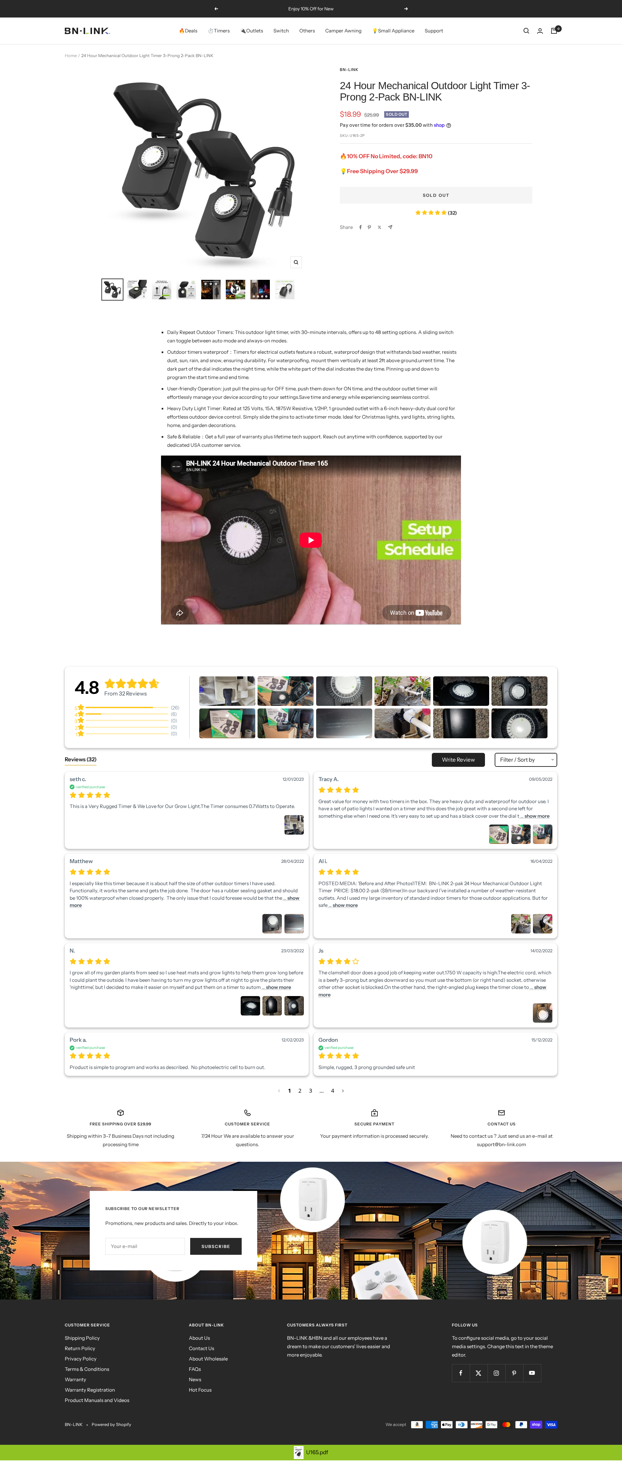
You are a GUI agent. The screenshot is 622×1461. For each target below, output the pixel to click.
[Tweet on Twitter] (379, 227)
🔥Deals (188, 31)
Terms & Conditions (87, 1369)
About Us (199, 1338)
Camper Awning (343, 31)
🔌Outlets (251, 31)
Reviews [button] (81, 759)
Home (71, 55)
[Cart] (554, 31)
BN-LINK (349, 69)
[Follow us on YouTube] (532, 1373)
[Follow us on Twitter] (479, 1373)
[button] (227, 691)
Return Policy (80, 1348)
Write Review (458, 759)
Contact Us (201, 1348)
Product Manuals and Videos (97, 1400)
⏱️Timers (219, 31)
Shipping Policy (82, 1338)
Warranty (75, 1379)
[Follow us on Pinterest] (514, 1373)
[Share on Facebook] (360, 227)
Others (307, 31)
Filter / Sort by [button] (517, 760)
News (195, 1379)
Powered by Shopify (111, 1424)
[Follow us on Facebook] (461, 1373)
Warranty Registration (90, 1390)
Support (434, 31)
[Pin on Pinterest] (369, 227)
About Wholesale (208, 1359)
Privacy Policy (81, 1359)
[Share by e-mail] (390, 227)
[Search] (526, 31)
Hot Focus (200, 1390)
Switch (281, 31)
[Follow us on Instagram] (496, 1373)
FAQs (195, 1369)
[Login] (540, 31)
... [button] (534, 816)
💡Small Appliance (393, 31)
